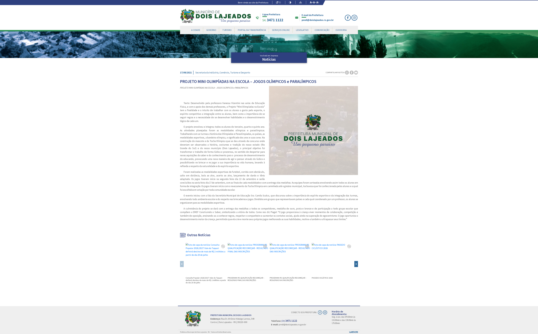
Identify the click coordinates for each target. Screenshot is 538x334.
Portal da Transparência (252, 30)
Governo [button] (211, 30)
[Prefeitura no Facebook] (348, 18)
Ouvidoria (341, 30)
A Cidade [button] (195, 30)
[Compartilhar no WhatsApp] (347, 72)
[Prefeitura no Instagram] (354, 18)
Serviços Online (281, 30)
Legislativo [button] (302, 30)
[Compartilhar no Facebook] (352, 72)
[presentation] (182, 264)
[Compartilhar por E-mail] (356, 72)
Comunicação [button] (322, 30)
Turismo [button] (227, 30)
